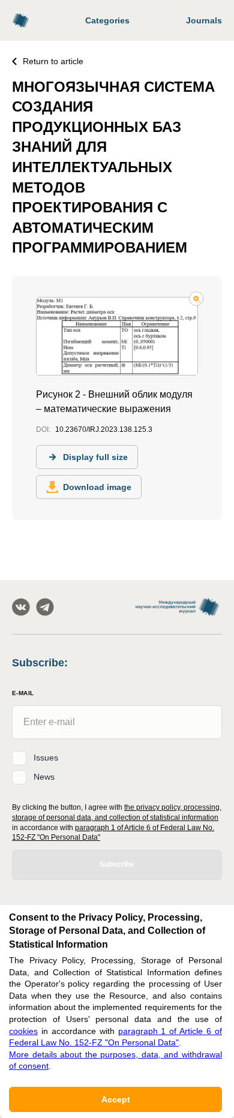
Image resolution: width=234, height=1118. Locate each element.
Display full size (95, 457)
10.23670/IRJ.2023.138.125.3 (103, 429)
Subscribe (117, 864)
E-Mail (23, 693)
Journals (204, 20)
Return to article (53, 61)
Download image (97, 487)
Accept (115, 1099)
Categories (107, 20)
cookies (23, 1031)
